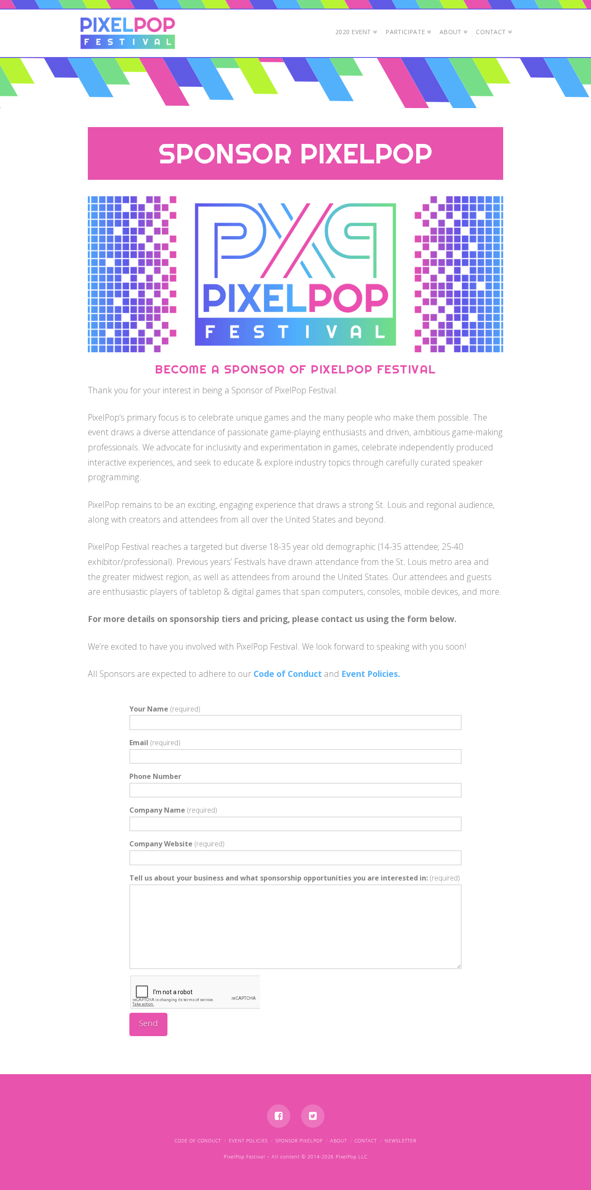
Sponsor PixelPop (299, 1140)
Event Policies (248, 1140)
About (338, 1140)
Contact (366, 1140)
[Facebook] (278, 1116)
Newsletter (400, 1140)
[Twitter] (312, 1116)
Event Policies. (370, 674)
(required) (164, 709)
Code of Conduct (288, 674)
